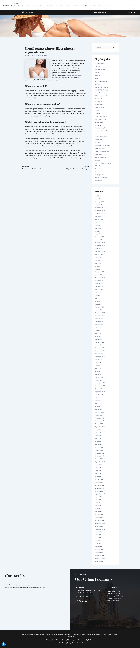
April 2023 (98, 301)
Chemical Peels (99, 99)
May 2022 (98, 333)
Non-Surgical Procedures (102, 145)
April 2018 (98, 476)
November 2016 (100, 523)
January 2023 (99, 310)
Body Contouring (100, 69)
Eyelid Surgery (99, 107)
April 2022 (98, 336)
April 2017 (98, 508)
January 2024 (99, 275)
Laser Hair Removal (101, 131)
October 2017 (99, 491)
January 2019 (99, 450)
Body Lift (97, 72)
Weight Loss (98, 180)
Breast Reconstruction (101, 87)
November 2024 (100, 245)
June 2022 (98, 330)
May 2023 (98, 298)
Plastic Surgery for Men (102, 151)
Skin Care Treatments (101, 157)
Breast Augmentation (101, 81)
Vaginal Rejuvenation (101, 177)
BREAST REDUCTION (101, 90)
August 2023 (99, 289)
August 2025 (99, 219)
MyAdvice (91, 640)
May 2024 (98, 263)
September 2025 (100, 216)
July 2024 (98, 257)
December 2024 (100, 243)
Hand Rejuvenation (100, 128)
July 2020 (98, 397)
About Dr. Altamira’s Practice (36, 634)
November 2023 (100, 281)
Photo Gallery (58, 634)
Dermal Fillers (99, 104)
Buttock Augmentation (101, 96)
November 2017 (100, 488)
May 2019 (98, 438)
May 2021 (98, 368)
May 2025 (98, 228)
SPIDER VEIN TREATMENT (103, 163)
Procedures (49, 634)
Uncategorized (99, 175)
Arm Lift (97, 66)
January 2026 (99, 205)
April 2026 (98, 196)
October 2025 (99, 213)
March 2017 (98, 511)
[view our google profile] (132, 12)
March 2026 (98, 199)
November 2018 (100, 456)
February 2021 (99, 377)
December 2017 (99, 485)
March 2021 (98, 374)
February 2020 (99, 412)
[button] (136, 5)
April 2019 (98, 441)
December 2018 (100, 453)
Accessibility (57, 643)
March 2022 (98, 339)
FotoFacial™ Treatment (101, 119)
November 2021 (100, 351)
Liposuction (98, 134)
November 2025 (100, 210)
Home (24, 634)
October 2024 (99, 248)
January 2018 (99, 482)
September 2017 (100, 494)
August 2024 (99, 254)
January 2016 (99, 552)
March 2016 (98, 546)
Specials (97, 160)
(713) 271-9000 (29, 12)
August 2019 (98, 430)
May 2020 (98, 403)
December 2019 (100, 418)
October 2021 (99, 354)
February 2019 (99, 447)
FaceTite (97, 113)
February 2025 (99, 237)
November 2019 (100, 421)
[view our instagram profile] (129, 12)
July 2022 (98, 327)
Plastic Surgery (99, 148)
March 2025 (98, 234)
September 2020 (100, 392)
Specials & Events (101, 634)
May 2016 (98, 541)
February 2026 (99, 202)
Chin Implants (99, 101)
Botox (96, 78)
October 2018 (99, 459)
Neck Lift (97, 142)
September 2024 (100, 251)
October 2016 (99, 526)
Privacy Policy (66, 643)
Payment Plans (112, 634)
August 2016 (98, 532)
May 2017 (98, 505)
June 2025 (98, 225)
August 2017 (98, 497)
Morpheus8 (98, 139)
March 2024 (98, 269)
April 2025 (98, 231)
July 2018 (98, 467)
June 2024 (98, 260)
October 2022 (99, 318)
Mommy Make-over (101, 137)
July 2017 (98, 500)
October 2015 (99, 561)
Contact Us (70, 636)
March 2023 (98, 304)
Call (51, 158)
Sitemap (84, 643)
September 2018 (100, 462)
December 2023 (100, 278)
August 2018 (98, 465)
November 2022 (100, 316)
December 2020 (100, 383)
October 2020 (99, 389)
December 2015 (100, 555)
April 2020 (98, 406)
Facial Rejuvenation (101, 116)
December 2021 (100, 348)
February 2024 (99, 272)
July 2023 (98, 292)
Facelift (97, 110)
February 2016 (99, 549)
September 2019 (100, 427)
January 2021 (99, 380)
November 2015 (100, 558)
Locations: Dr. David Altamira (82, 634)
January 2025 (99, 240)
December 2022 (100, 313)
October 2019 (99, 424)
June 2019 (98, 435)
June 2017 (98, 503)
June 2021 (98, 365)
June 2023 (98, 295)
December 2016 (100, 520)
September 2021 (100, 356)
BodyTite (97, 75)
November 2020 (100, 386)
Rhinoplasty (98, 154)
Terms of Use (76, 643)
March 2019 (98, 444)
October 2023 (99, 283)
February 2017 (99, 514)
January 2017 (99, 517)
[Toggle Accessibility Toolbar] (4, 644)
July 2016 (98, 535)
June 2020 (98, 400)
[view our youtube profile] (134, 12)
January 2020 (99, 415)
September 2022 (100, 321)
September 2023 (100, 286)
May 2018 (98, 473)
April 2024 (98, 266)
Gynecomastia (99, 122)
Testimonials (67, 634)
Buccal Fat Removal (101, 93)
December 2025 (100, 207)
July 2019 (98, 432)
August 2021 (98, 359)
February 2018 (99, 479)
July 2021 (98, 362)
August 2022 (99, 324)
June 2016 (98, 538)
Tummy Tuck (99, 169)
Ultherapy (98, 172)
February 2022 (99, 342)
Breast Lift (98, 84)
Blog (93, 634)
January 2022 (99, 345)
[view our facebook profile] (126, 12)
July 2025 (98, 222)
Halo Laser (98, 125)
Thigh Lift (97, 166)
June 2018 (98, 470)
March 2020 (98, 409)
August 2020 (99, 394)
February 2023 (99, 307)
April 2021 (98, 371)
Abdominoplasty (100, 64)
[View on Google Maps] (105, 12)
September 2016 (100, 529)
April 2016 (98, 543)
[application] (44, 5)
